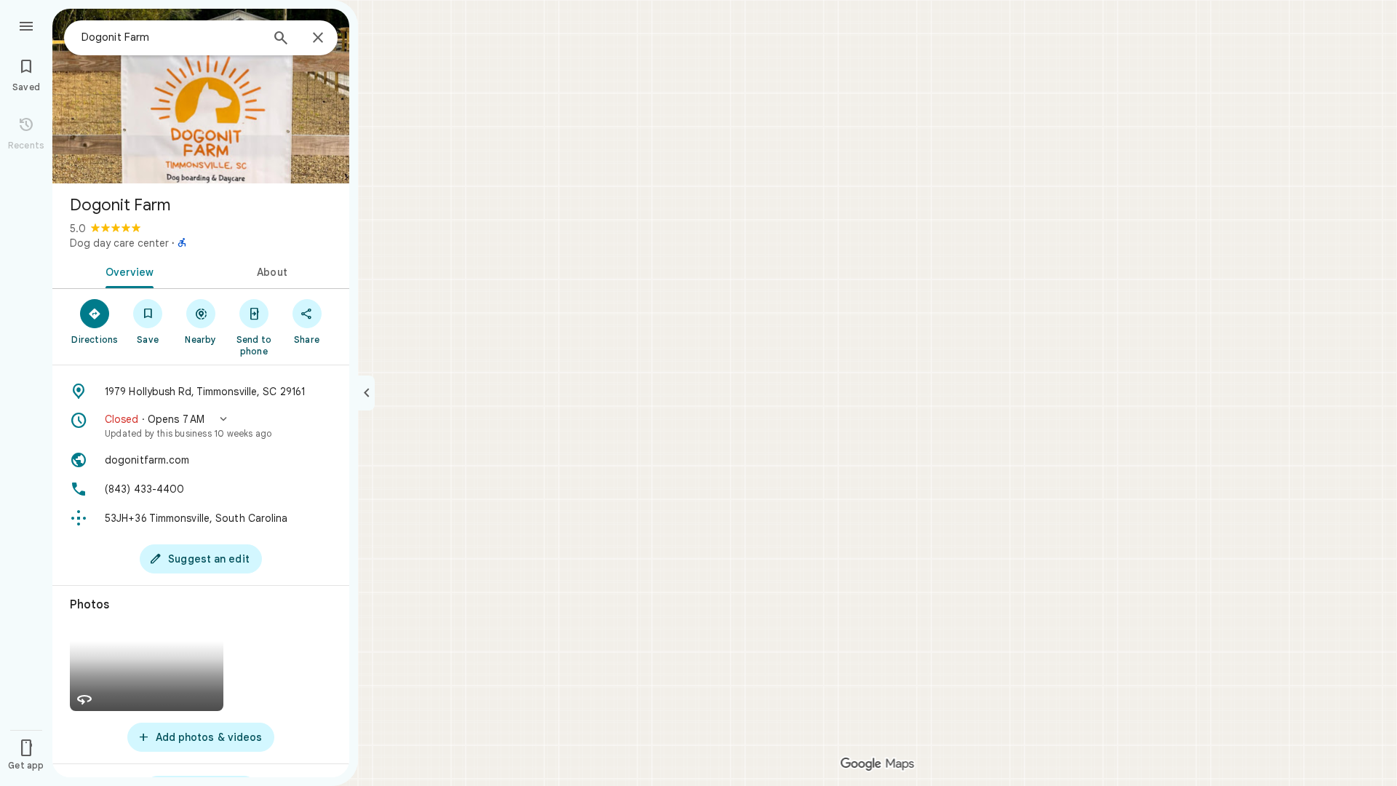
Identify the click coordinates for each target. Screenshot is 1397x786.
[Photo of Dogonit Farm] (200, 96)
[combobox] (170, 37)
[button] (200, 425)
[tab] (126, 270)
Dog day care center (119, 243)
